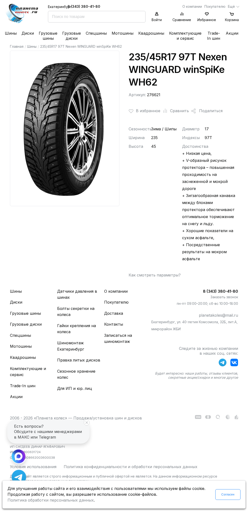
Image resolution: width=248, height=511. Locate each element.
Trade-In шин (213, 36)
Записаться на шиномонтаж (118, 338)
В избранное (148, 110)
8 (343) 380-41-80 (84, 6)
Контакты (113, 324)
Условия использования (33, 466)
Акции (232, 33)
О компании (192, 6)
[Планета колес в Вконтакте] (234, 363)
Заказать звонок (224, 297)
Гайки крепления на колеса (76, 328)
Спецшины (96, 33)
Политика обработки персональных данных (51, 500)
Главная (16, 46)
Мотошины (122, 33)
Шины (11, 33)
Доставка (113, 313)
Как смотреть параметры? (155, 275)
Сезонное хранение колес (76, 374)
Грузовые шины (48, 36)
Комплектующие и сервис (185, 36)
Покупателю (214, 6)
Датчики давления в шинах (77, 294)
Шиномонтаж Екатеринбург (70, 346)
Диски (28, 33)
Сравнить (179, 110)
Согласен (227, 494)
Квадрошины (151, 33)
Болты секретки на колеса (75, 311)
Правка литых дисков (78, 360)
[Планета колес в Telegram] (222, 363)
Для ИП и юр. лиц (74, 388)
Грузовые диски (71, 36)
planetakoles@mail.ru (218, 315)
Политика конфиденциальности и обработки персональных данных (130, 466)
